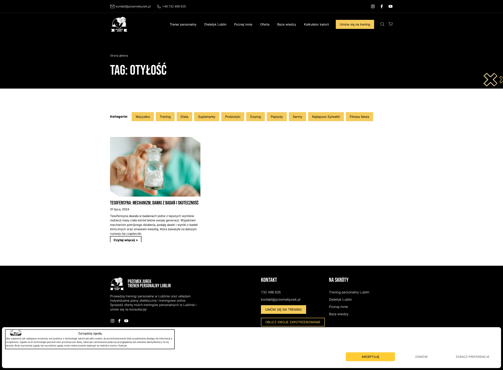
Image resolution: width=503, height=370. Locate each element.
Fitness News (359, 117)
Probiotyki (232, 117)
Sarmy (297, 117)
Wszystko (143, 117)
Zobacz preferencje (472, 357)
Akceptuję (370, 357)
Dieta (184, 117)
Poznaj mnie (243, 24)
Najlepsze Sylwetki (326, 117)
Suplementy (206, 117)
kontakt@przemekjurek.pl (133, 6)
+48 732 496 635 (174, 6)
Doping (255, 117)
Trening (165, 117)
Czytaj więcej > (126, 240)
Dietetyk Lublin (215, 24)
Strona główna (119, 55)
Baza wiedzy (286, 24)
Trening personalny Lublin (349, 292)
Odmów (421, 357)
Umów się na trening (355, 24)
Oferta (264, 24)
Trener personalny (183, 24)
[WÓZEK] (390, 23)
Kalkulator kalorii (316, 24)
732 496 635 (271, 292)
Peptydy (277, 117)
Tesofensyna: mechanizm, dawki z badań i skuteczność (154, 203)
